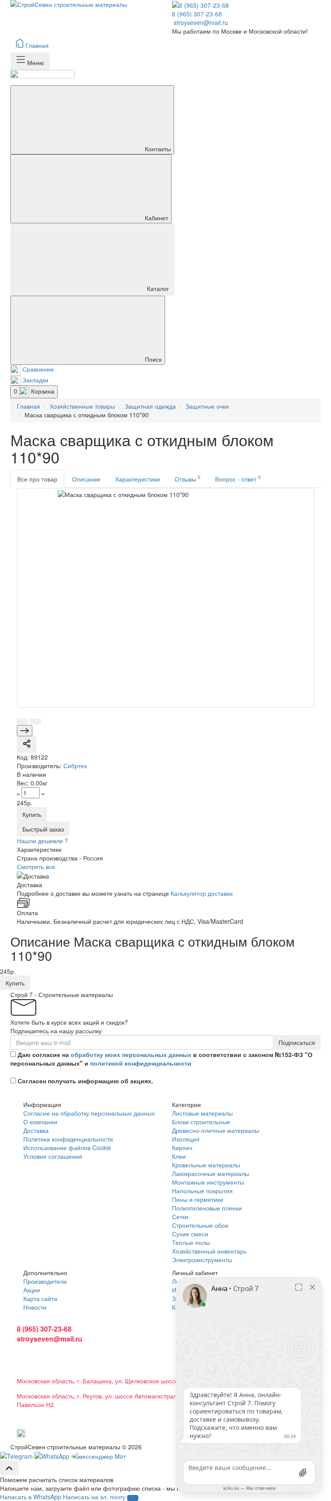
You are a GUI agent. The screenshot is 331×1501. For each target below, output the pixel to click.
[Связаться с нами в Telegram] (52, 1455)
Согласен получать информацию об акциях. (85, 1080)
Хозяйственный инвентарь (209, 1251)
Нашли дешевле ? (42, 840)
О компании (40, 1121)
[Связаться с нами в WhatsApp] (17, 1455)
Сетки (180, 1216)
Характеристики (137, 479)
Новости (35, 1307)
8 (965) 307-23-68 (197, 13)
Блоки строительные (201, 1121)
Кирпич (182, 1147)
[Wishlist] (35, 722)
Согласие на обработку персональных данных (89, 1113)
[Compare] (22, 722)
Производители (45, 1281)
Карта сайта (40, 1298)
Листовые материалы (202, 1113)
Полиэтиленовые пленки (207, 1208)
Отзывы (187, 478)
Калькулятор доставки (202, 893)
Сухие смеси (190, 1233)
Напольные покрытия (202, 1190)
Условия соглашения (52, 1156)
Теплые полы (191, 1242)
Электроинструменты (202, 1259)
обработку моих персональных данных (131, 1054)
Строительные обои (200, 1225)
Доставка (36, 1130)
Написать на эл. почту (94, 1496)
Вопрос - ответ (238, 478)
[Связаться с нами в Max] (98, 1455)
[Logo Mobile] (165, 77)
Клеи (179, 1156)
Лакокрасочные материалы (210, 1173)
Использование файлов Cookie (67, 1147)
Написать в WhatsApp (30, 1496)
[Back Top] (9, 1467)
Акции (31, 1289)
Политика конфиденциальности (68, 1139)
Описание (86, 479)
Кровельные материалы (206, 1164)
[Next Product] (24, 730)
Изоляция (186, 1139)
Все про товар (37, 479)
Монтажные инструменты (208, 1182)
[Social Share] (27, 744)
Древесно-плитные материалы (215, 1130)
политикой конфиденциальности (140, 1063)
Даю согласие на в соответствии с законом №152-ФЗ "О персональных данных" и (161, 1058)
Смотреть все (36, 866)
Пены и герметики (197, 1199)
